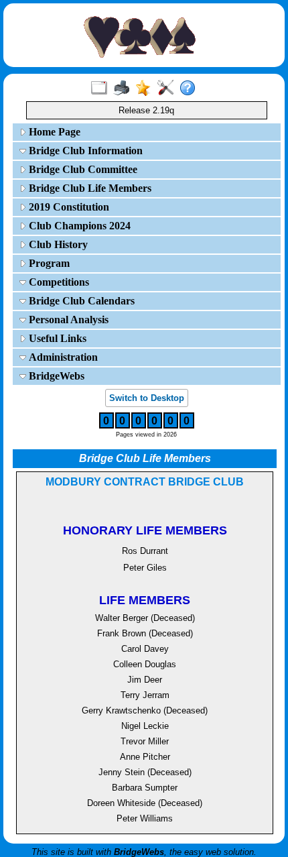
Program (48, 263)
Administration (62, 357)
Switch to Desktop (146, 398)
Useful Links (56, 338)
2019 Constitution (67, 207)
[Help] (190, 88)
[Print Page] (124, 88)
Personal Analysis (67, 319)
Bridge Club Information (84, 150)
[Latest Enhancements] (146, 88)
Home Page (53, 131)
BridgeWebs (55, 376)
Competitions (57, 282)
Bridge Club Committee (81, 169)
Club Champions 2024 (78, 225)
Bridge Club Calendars (80, 300)
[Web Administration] (168, 88)
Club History (57, 244)
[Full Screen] (102, 88)
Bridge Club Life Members (88, 188)
